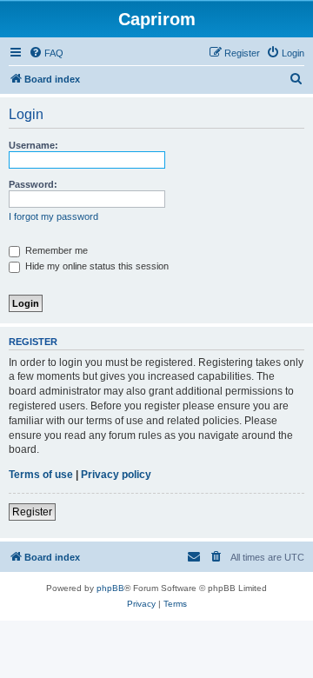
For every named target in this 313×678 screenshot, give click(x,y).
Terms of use (41, 475)
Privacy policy (116, 475)
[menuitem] (46, 53)
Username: (33, 145)
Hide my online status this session (96, 266)
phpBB (110, 588)
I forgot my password (53, 216)
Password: (33, 184)
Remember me (55, 250)
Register (32, 512)
